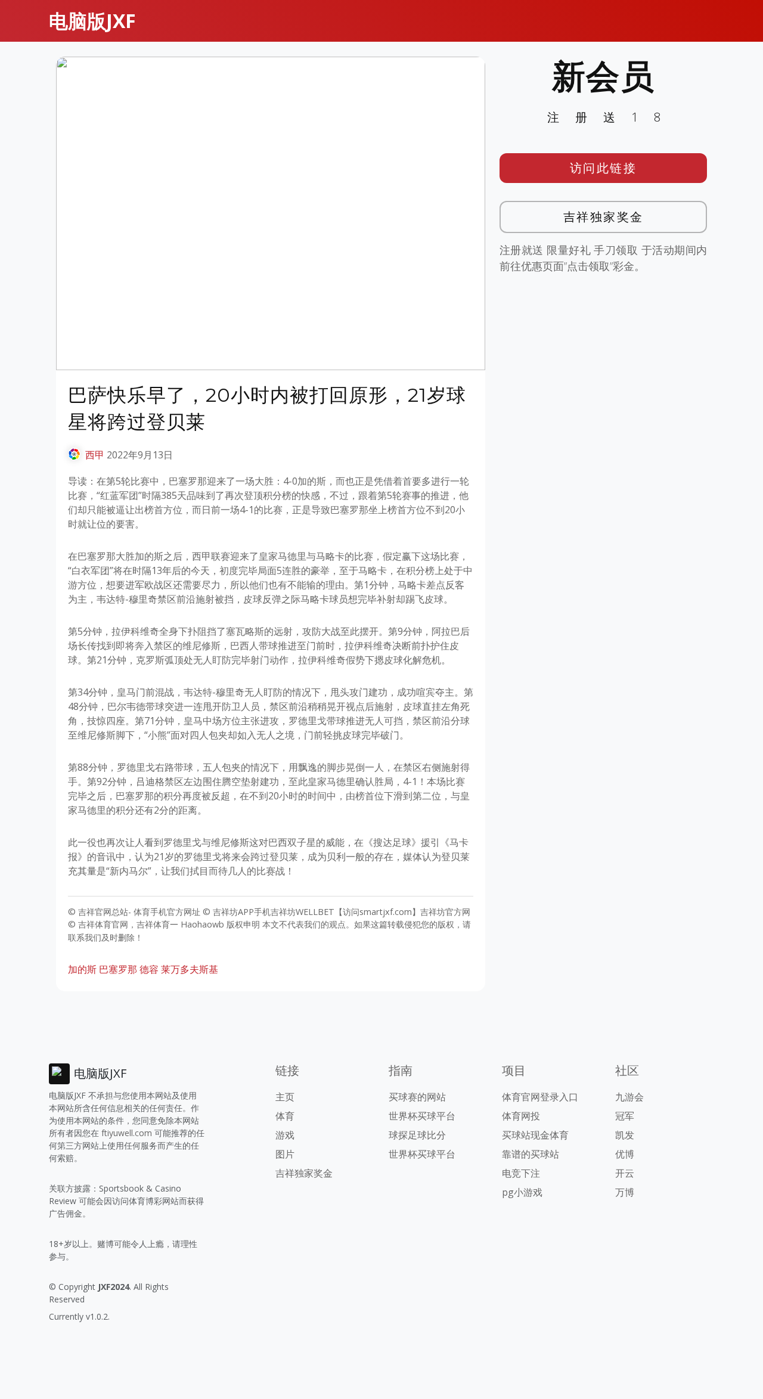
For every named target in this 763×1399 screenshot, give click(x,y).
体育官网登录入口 (540, 1096)
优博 (624, 1154)
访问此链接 (603, 168)
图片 (284, 1154)
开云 (624, 1173)
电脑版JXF (92, 20)
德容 (149, 969)
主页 (284, 1096)
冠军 (624, 1115)
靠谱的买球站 (530, 1154)
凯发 (624, 1134)
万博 (624, 1192)
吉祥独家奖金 (603, 217)
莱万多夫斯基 (189, 969)
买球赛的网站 (417, 1096)
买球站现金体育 (535, 1134)
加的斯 (82, 969)
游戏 (284, 1134)
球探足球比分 (417, 1134)
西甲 (94, 454)
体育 (284, 1115)
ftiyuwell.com (126, 1133)
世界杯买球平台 (422, 1115)
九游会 (629, 1096)
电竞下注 (521, 1173)
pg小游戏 (522, 1192)
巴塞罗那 (118, 969)
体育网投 (521, 1115)
